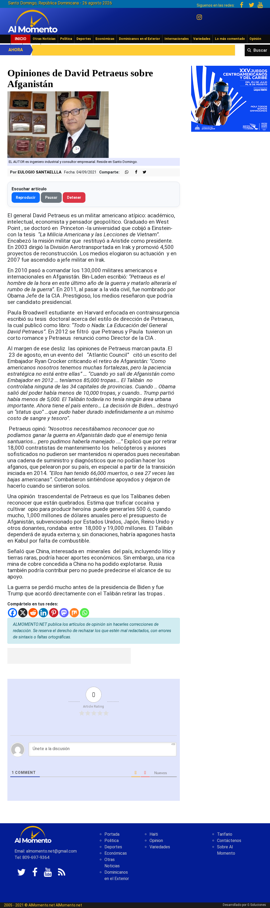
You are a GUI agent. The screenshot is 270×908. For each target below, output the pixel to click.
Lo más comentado (230, 39)
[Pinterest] (53, 612)
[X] (22, 612)
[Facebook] (12, 612)
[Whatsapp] (84, 612)
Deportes (83, 39)
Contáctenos (229, 840)
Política (66, 39)
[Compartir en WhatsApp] (124, 172)
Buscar (260, 50)
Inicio (20, 38)
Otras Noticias (44, 39)
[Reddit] (33, 612)
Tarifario (224, 834)
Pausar (51, 197)
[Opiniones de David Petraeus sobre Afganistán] (58, 124)
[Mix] (74, 612)
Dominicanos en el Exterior (139, 39)
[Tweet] (142, 172)
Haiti (154, 834)
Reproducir (26, 197)
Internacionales (177, 39)
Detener (74, 197)
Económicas (104, 39)
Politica (111, 840)
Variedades (201, 39)
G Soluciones (256, 905)
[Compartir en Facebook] (133, 172)
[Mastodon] (64, 612)
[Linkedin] (43, 612)
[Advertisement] (69, 656)
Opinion (156, 840)
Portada (111, 834)
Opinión (255, 39)
